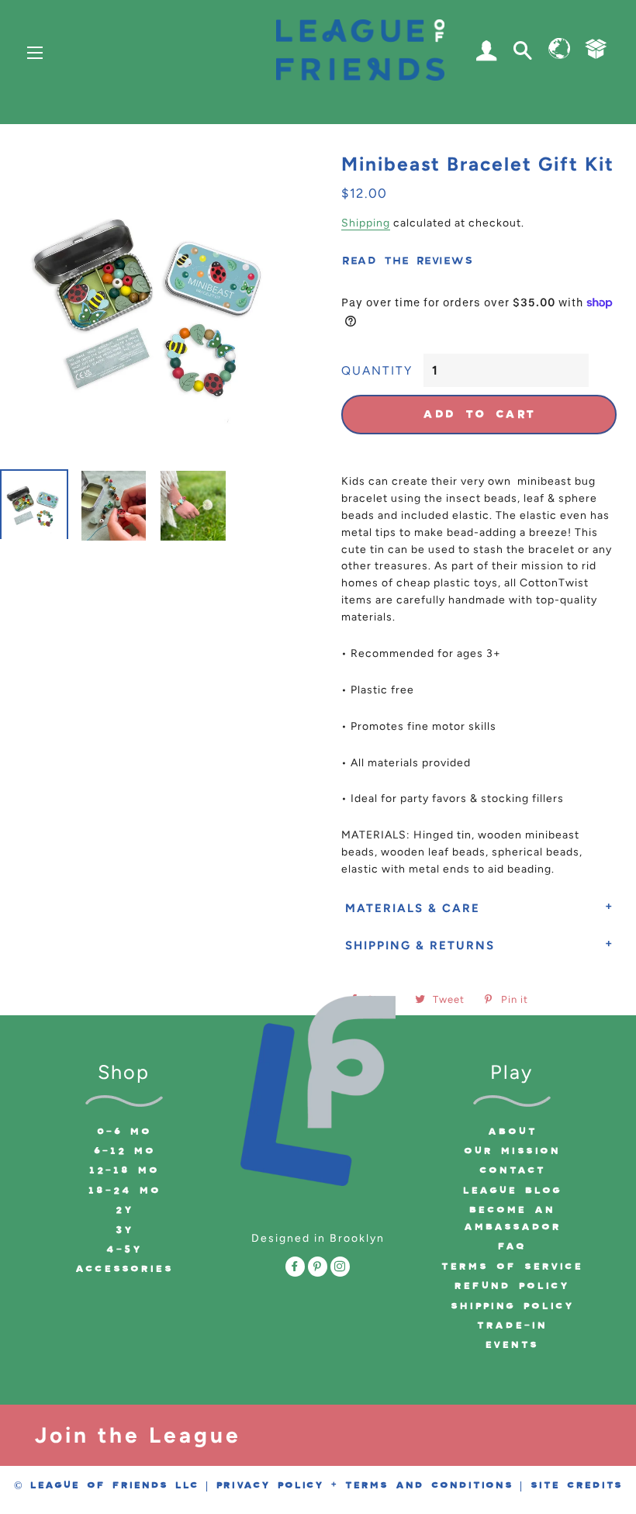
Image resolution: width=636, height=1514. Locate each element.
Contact (512, 1170)
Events (511, 1345)
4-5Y (123, 1249)
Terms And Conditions (428, 1485)
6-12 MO (124, 1151)
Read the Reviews (406, 261)
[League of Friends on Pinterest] (317, 1268)
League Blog (512, 1190)
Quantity (377, 370)
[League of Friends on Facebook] (295, 1268)
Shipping (365, 223)
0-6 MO (123, 1131)
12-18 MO (123, 1170)
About (512, 1131)
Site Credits (576, 1485)
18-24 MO (124, 1190)
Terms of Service (511, 1266)
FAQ (511, 1246)
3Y (124, 1230)
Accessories (123, 1269)
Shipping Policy (512, 1306)
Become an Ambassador (512, 1218)
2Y (124, 1210)
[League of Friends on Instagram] (340, 1268)
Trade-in (511, 1325)
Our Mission (511, 1151)
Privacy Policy (269, 1485)
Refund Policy (511, 1286)
